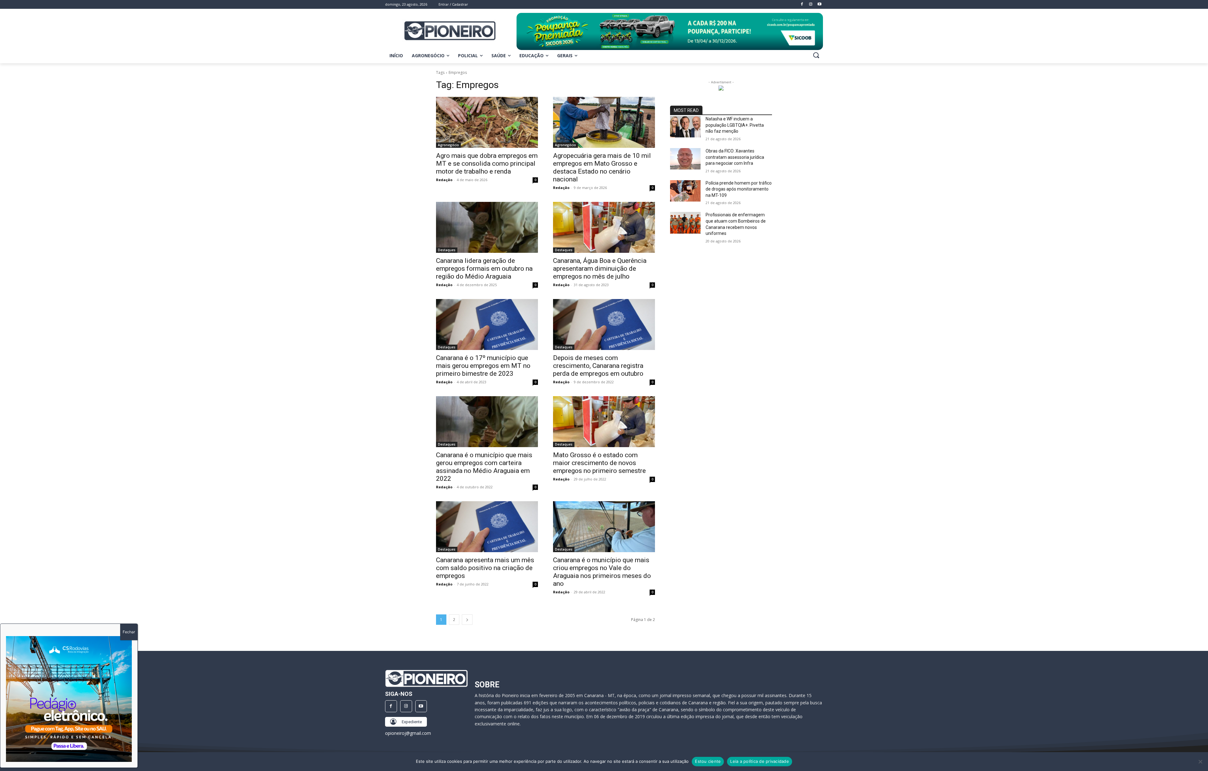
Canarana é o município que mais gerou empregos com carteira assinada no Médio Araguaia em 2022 (484, 466)
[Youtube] (421, 706)
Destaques (447, 250)
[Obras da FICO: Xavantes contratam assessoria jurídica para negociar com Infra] (685, 158)
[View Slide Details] (670, 31)
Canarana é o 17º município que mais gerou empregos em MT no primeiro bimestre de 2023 (483, 365)
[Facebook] (391, 706)
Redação (444, 179)
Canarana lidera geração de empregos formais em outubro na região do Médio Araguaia (484, 268)
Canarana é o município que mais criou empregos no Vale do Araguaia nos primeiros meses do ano (602, 571)
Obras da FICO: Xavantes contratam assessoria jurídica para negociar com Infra (735, 157)
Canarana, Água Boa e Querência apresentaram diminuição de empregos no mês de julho (599, 268)
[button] (816, 55)
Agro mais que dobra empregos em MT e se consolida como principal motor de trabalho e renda (487, 163)
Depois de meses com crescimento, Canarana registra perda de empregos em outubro (598, 365)
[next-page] (467, 619)
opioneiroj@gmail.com (408, 733)
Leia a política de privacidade (759, 761)
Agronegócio (448, 145)
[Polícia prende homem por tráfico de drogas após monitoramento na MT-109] (685, 191)
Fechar (129, 632)
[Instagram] (406, 706)
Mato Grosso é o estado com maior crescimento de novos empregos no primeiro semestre (599, 462)
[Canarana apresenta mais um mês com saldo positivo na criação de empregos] (487, 526)
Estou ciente (708, 761)
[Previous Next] (69, 699)
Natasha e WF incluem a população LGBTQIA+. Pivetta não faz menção (735, 125)
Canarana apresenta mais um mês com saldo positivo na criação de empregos (485, 568)
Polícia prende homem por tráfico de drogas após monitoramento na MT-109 (739, 189)
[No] (1200, 761)
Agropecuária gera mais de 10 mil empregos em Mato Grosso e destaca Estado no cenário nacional (602, 167)
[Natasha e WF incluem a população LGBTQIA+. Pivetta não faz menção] (685, 126)
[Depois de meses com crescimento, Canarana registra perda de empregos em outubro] (604, 324)
